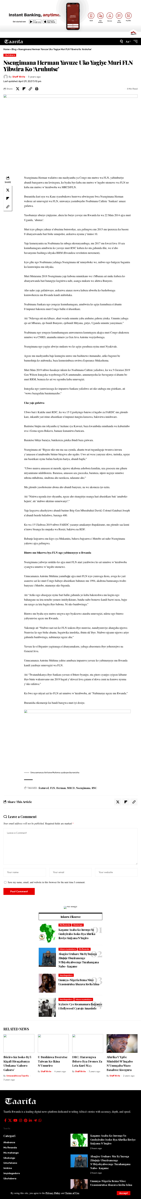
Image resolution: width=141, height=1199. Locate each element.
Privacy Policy (53, 1193)
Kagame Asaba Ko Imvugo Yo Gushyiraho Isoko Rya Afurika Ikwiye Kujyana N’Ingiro (76, 934)
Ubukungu (77, 925)
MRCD (71, 788)
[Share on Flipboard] (24, 89)
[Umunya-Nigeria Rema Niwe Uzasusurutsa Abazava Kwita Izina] (47, 983)
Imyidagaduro (66, 975)
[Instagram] (20, 1120)
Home (6, 49)
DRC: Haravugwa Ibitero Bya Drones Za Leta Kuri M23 (87, 1061)
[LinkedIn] (30, 1120)
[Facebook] (5, 1120)
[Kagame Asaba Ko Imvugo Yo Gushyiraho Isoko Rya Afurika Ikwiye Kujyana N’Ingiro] (47, 933)
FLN (52, 788)
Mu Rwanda (65, 925)
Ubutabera (10, 55)
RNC (94, 788)
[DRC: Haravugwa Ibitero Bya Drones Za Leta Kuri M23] (87, 1043)
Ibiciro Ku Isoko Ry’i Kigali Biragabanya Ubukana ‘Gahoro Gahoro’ (17, 1063)
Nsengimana (83, 788)
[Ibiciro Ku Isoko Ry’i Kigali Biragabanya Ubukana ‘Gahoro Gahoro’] (18, 1043)
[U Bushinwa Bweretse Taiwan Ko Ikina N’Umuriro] (53, 1043)
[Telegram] (35, 1120)
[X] (10, 1120)
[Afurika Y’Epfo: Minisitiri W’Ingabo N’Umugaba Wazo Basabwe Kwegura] (122, 1043)
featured (44, 788)
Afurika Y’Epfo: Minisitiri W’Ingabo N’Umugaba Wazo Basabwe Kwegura (120, 1063)
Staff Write (18, 76)
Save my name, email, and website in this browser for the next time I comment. (46, 882)
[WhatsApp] (40, 1120)
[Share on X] (17, 89)
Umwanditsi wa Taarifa (17, 1075)
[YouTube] (15, 1120)
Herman (61, 788)
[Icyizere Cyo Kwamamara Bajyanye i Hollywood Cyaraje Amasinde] (47, 1007)
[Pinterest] (25, 1120)
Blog (14, 49)
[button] (123, 1193)
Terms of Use (72, 1193)
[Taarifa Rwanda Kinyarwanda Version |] (13, 41)
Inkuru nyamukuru (68, 949)
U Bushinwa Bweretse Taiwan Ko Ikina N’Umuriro (52, 1061)
